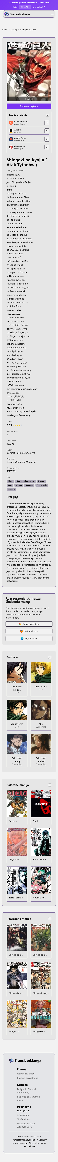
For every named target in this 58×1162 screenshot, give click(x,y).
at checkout (38, 7)
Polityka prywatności (27, 1077)
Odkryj (14, 29)
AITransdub (23, 1115)
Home (4, 29)
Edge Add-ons (31, 638)
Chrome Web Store (30, 624)
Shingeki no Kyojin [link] (28, 29)
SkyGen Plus (23, 1119)
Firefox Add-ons (31, 631)
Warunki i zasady (25, 1073)
